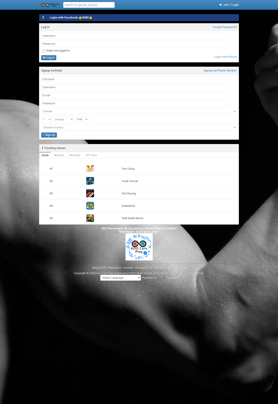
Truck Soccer (130, 181)
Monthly (74, 155)
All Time (91, 155)
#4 (51, 205)
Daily (45, 155)
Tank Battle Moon (132, 218)
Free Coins (115, 267)
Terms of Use (163, 267)
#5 (51, 218)
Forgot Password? (225, 27)
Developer (179, 267)
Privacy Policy (144, 267)
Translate (172, 277)
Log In (50, 57)
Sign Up (50, 135)
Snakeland (128, 205)
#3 (51, 193)
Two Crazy (128, 168)
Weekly (59, 155)
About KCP (99, 267)
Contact (128, 267)
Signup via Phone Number (220, 70)
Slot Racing (129, 193)
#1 (51, 168)
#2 (51, 181)
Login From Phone (225, 56)
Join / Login (230, 5)
